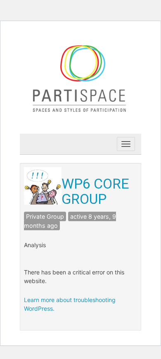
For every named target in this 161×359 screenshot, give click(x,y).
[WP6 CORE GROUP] (43, 185)
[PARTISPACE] (80, 77)
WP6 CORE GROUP (95, 191)
